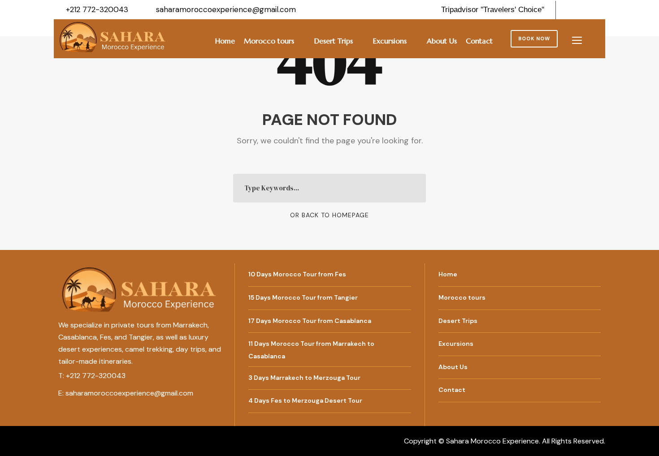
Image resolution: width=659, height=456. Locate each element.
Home (225, 40)
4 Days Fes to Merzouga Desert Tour (305, 400)
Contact (479, 40)
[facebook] (587, 9)
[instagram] (602, 9)
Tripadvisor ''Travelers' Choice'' (492, 9)
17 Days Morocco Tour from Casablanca (309, 321)
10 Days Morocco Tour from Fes (297, 274)
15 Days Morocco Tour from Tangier (303, 297)
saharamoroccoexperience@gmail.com (129, 393)
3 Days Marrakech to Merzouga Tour (304, 377)
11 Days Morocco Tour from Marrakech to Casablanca (311, 350)
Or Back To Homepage (329, 215)
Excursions (390, 40)
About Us (442, 40)
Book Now (534, 38)
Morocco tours (269, 40)
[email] (572, 9)
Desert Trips (333, 40)
